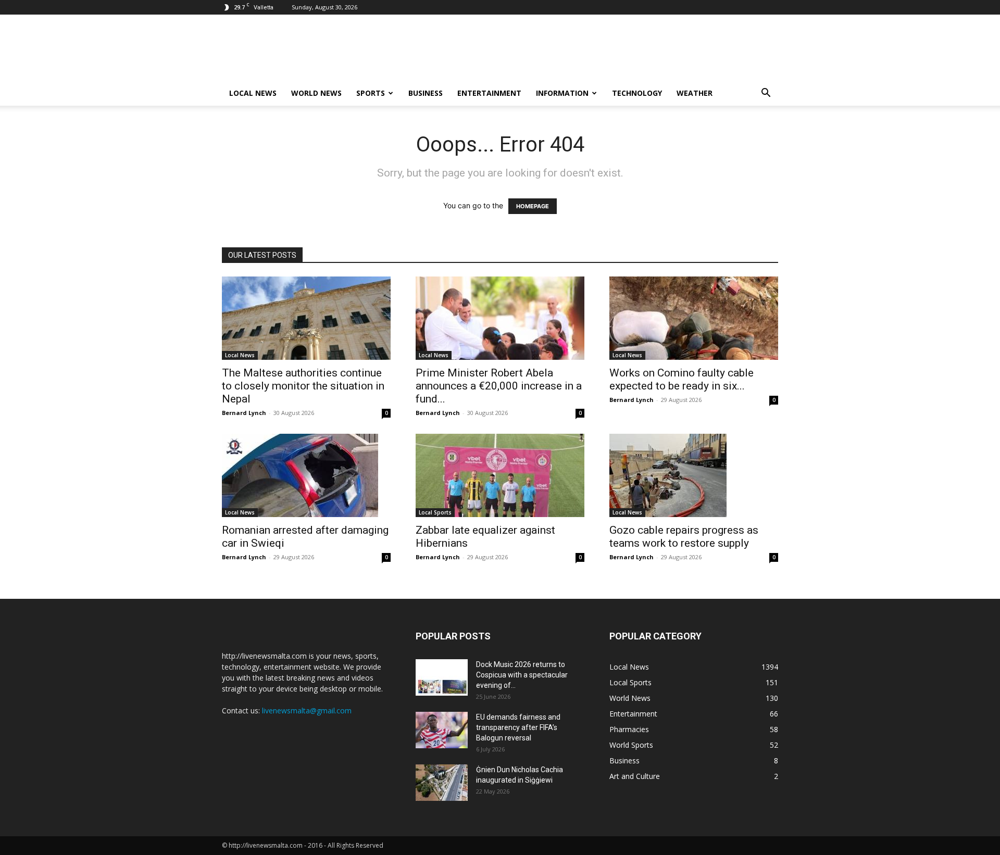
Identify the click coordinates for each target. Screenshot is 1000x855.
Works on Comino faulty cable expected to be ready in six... (681, 379)
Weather (694, 93)
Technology (637, 93)
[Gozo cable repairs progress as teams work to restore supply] (693, 475)
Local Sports (435, 512)
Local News (253, 93)
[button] (765, 94)
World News (316, 93)
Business (425, 93)
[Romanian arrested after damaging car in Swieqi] (306, 475)
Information (562, 93)
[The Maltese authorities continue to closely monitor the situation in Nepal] (306, 318)
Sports (370, 93)
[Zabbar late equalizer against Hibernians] (500, 475)
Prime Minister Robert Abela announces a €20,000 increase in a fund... (499, 386)
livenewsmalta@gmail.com (307, 710)
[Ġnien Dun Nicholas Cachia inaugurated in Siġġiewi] (442, 782)
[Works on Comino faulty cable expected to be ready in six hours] (693, 318)
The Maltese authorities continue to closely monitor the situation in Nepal (303, 386)
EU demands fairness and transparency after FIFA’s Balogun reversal (518, 727)
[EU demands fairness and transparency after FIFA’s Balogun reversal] (442, 730)
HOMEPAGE (532, 206)
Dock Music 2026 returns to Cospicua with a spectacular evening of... (522, 674)
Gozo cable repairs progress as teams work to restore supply (683, 536)
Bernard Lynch (244, 413)
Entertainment (489, 93)
